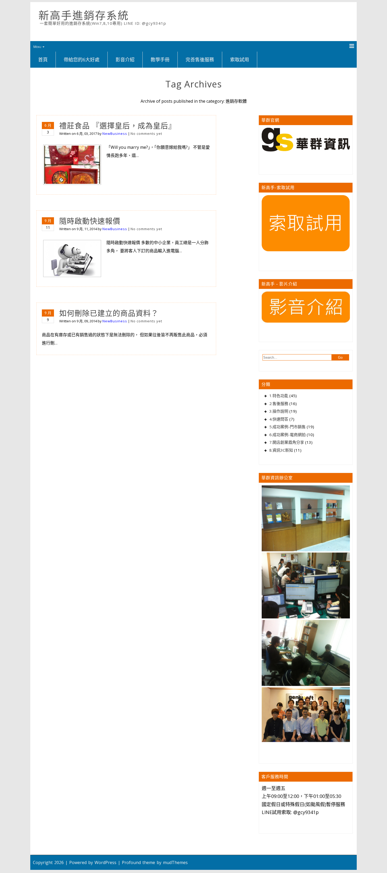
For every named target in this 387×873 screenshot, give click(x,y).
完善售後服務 (200, 59)
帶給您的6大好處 (81, 59)
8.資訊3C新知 (281, 450)
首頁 (43, 59)
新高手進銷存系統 (83, 15)
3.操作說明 (278, 411)
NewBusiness (114, 133)
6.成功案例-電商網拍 (287, 434)
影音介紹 (125, 59)
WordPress (105, 862)
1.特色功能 (278, 395)
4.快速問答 (278, 419)
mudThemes (175, 862)
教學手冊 (160, 59)
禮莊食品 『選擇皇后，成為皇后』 (117, 126)
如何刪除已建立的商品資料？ (108, 313)
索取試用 (239, 59)
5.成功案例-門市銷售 (287, 426)
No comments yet (146, 133)
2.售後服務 (278, 403)
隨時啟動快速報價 (89, 221)
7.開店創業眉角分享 (286, 442)
